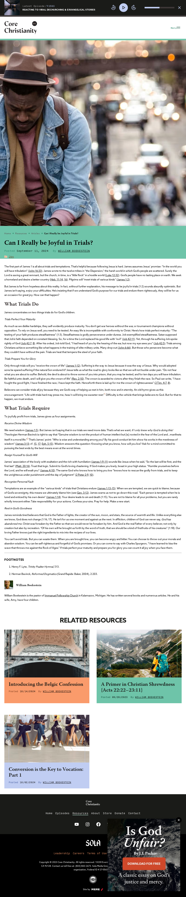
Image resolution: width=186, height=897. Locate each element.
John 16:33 (35, 270)
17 (39, 443)
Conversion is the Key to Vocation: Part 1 (46, 773)
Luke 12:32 (112, 275)
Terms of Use (97, 853)
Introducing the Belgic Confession (46, 685)
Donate (120, 813)
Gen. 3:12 (82, 492)
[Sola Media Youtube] (77, 824)
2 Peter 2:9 (82, 474)
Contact (134, 813)
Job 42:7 (26, 343)
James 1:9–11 (99, 461)
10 (91, 474)
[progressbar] (93, 16)
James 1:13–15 (106, 488)
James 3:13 (22, 443)
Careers (78, 853)
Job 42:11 (128, 339)
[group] (141, 7)
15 (35, 443)
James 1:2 (123, 279)
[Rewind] (113, 7)
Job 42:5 (159, 343)
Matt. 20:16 (22, 466)
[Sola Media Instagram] (88, 824)
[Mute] (142, 7)
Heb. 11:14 (57, 279)
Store (107, 813)
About (95, 813)
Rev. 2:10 (77, 378)
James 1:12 (73, 365)
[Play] (123, 7)
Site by (86, 889)
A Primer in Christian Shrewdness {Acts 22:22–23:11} (138, 688)
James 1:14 (53, 497)
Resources (21, 233)
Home (7, 233)
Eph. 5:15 (47, 443)
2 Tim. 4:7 (161, 383)
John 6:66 (124, 347)
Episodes (62, 813)
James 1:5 (31, 430)
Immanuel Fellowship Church (61, 595)
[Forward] (133, 7)
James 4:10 (47, 470)
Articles (35, 233)
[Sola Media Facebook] (98, 824)
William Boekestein (74, 251)
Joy (11, 256)
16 (65, 279)
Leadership (62, 853)
